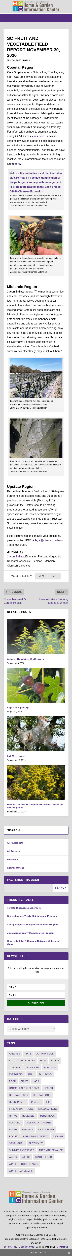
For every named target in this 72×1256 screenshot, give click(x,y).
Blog (43, 1060)
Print (28, 60)
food (12, 1081)
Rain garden (46, 1129)
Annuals (14, 1053)
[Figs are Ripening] (36, 685)
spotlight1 (16, 1143)
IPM (48, 1102)
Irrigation (16, 1108)
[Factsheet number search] (28, 888)
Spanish (58, 1136)
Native (13, 1115)
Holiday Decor (18, 1095)
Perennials (47, 1115)
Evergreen (16, 1074)
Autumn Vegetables (22, 1060)
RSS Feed (12, 859)
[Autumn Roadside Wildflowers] (36, 636)
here (17, 163)
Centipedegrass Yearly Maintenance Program (32, 924)
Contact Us (62, 1247)
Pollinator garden (38, 1122)
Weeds (26, 1157)
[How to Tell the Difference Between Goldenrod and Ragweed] (36, 782)
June (30, 1108)
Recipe (13, 1136)
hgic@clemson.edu (47, 540)
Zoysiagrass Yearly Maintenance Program (30, 933)
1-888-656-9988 (26, 1247)
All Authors (13, 851)
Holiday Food (42, 1095)
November (28, 1115)
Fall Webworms (16, 756)
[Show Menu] (7, 18)
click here (38, 136)
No (54, 576)
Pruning (27, 1129)
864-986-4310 (10, 1247)
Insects (36, 1102)
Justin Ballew (15, 556)
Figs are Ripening (18, 707)
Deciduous (32, 1067)
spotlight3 (36, 1143)
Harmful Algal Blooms (24, 1088)
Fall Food (45, 1074)
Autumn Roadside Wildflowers (25, 659)
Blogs (55, 1060)
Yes (41, 576)
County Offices (15, 867)
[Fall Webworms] (36, 733)
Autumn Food (45, 1053)
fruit (24, 1081)
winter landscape (21, 1171)
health (48, 1088)
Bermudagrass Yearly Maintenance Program (32, 916)
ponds (13, 1129)
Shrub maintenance (35, 1136)
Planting (15, 1122)
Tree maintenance (51, 1150)
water (13, 1157)
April (28, 1053)
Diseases (50, 1067)
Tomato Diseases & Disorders (24, 907)
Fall (31, 1074)
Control (15, 1067)
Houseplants (17, 1102)
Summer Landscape (21, 1150)
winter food (43, 1157)
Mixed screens (47, 1108)
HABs (36, 1081)
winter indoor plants (23, 1164)
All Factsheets (15, 842)
